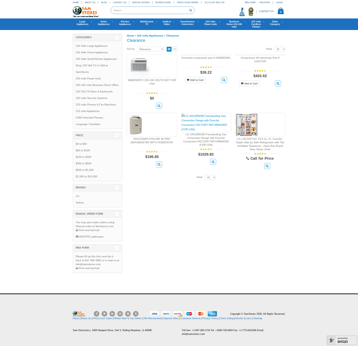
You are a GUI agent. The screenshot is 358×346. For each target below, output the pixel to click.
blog (231, 318)
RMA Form (82, 247)
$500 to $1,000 (85, 169)
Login (279, 2)
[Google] (120, 314)
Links (248, 318)
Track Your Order (187, 2)
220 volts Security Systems (91, 98)
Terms (223, 318)
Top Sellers (136, 318)
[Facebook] (96, 314)
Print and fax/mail (88, 230)
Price (79, 135)
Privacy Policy (210, 318)
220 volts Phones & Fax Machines (96, 104)
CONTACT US (266, 11)
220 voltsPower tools (210, 23)
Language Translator (88, 124)
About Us (90, 2)
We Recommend (153, 318)
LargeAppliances (82, 23)
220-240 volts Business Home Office (97, 84)
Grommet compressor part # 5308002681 (206, 57)
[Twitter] (104, 314)
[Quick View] (159, 106)
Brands (81, 187)
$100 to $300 (83, 156)
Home (76, 2)
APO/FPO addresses (90, 236)
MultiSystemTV (146, 23)
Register (265, 2)
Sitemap (257, 318)
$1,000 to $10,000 (86, 176)
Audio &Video (167, 23)
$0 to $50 (81, 143)
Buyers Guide (163, 2)
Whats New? (121, 318)
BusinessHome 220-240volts (234, 24)
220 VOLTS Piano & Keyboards (94, 91)
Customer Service (190, 318)
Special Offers (141, 2)
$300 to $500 (83, 163)
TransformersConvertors (187, 23)
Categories (84, 37)
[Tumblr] (136, 314)
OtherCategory (275, 23)
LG (77, 196)
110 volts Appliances (88, 111)
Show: (269, 49)
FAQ (95, 318)
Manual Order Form (89, 213)
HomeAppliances (104, 23)
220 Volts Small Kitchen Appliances (96, 58)
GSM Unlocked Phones (89, 117)
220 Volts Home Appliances (92, 52)
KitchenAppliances (125, 23)
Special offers (171, 318)
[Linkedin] (112, 314)
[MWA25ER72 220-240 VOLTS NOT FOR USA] (139, 65)
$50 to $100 (83, 150)
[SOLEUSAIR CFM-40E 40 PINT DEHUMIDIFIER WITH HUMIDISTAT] (136, 124)
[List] (174, 49)
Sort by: (131, 49)
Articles (239, 318)
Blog (104, 2)
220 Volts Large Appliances (92, 45)
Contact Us (119, 2)
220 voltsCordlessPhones (256, 24)
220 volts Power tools (88, 78)
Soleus (80, 202)
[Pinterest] (128, 314)
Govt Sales (106, 318)
